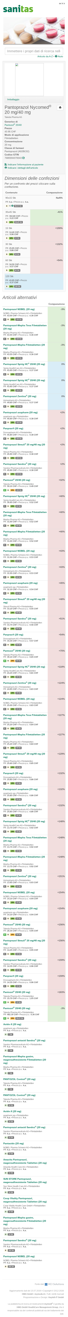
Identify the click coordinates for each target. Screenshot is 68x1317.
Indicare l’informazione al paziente (25, 164)
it (64, 3)
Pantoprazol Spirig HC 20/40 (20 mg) (24, 364)
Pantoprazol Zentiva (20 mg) (19, 396)
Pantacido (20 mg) (13, 1143)
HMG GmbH (27, 1294)
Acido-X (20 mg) (12, 1024)
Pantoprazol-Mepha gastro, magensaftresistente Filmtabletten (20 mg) (24, 1059)
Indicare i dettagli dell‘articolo (23, 167)
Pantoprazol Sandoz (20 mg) (19, 464)
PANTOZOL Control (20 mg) (19, 1079)
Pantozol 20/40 (13, 125)
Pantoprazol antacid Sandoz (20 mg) (24, 1040)
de (60, 3)
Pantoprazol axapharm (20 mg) (20, 412)
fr (62, 3)
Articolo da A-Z (45, 56)
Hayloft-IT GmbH (56, 1297)
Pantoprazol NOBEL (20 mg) (19, 309)
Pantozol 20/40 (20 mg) (16, 480)
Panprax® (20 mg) (13, 428)
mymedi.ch (40, 1294)
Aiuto (60, 56)
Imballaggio (13, 99)
